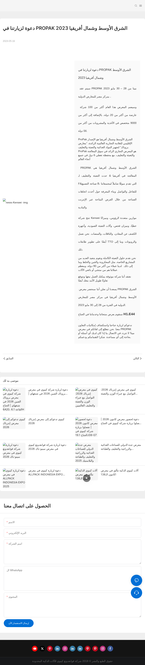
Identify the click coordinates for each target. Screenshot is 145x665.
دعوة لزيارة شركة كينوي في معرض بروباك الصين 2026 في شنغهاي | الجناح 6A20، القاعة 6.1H (48, 391)
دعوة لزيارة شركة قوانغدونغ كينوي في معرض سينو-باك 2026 (47, 446)
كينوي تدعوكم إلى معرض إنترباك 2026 (46, 421)
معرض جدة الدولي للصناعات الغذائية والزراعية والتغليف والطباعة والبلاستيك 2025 (121, 447)
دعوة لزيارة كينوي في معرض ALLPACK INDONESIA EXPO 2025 (45, 472)
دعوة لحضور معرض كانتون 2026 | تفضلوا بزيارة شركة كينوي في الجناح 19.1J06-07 (121, 421)
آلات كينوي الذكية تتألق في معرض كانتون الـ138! (119, 472)
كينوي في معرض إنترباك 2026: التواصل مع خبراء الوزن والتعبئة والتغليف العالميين (118, 391)
